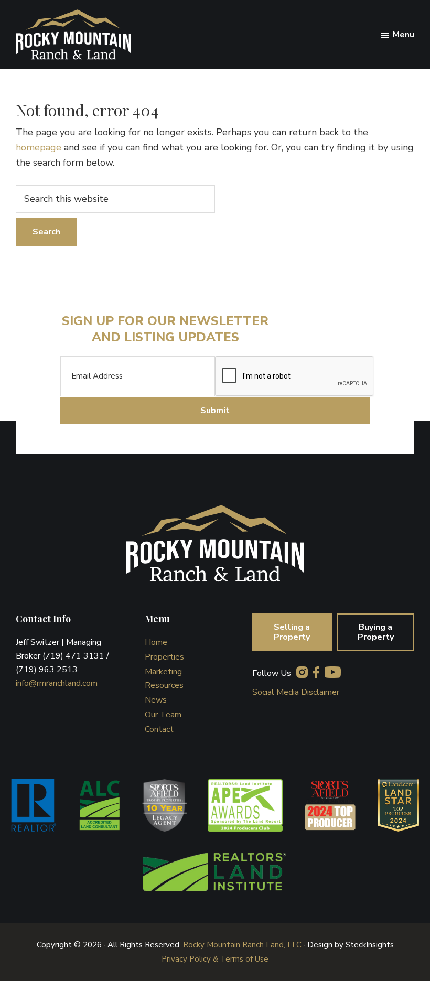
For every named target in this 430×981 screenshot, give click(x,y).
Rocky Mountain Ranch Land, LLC (242, 945)
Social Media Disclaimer (295, 692)
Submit (215, 410)
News (156, 700)
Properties (164, 657)
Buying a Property (376, 631)
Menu (403, 34)
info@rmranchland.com (57, 683)
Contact (159, 729)
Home (156, 642)
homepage (38, 147)
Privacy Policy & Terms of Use (215, 959)
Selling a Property (292, 631)
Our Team (163, 714)
